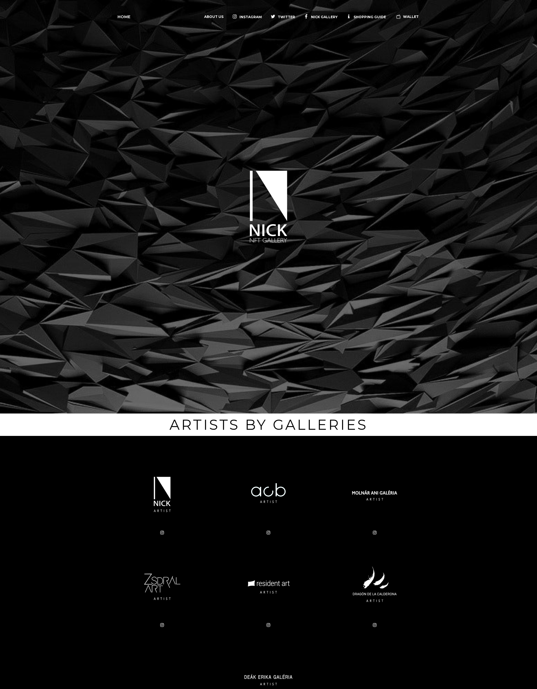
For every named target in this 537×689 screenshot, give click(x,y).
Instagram (250, 17)
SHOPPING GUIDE (369, 17)
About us (213, 17)
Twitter (286, 17)
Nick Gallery (324, 17)
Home (123, 16)
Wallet (410, 17)
